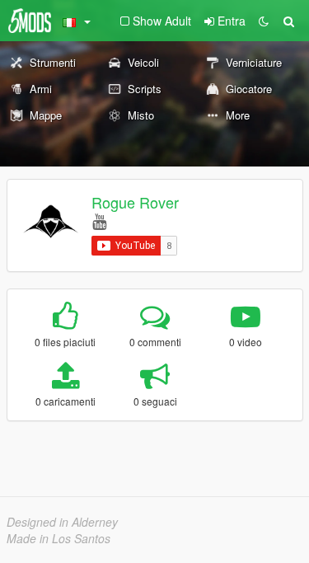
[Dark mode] (263, 20)
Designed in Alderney (62, 522)
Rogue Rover (135, 202)
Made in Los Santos (58, 538)
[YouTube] (99, 220)
